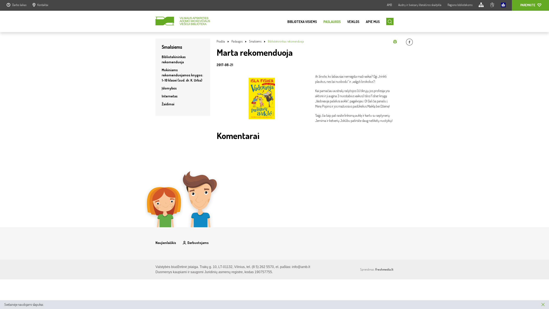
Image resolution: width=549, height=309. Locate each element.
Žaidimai (168, 104)
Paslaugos (332, 22)
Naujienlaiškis (165, 243)
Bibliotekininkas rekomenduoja (286, 41)
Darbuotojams (198, 243)
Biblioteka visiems (302, 22)
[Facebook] (409, 43)
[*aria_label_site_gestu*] (492, 5)
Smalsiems (255, 41)
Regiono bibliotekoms (460, 5)
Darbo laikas (19, 5)
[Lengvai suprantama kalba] (503, 5)
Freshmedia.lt (384, 269)
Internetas (170, 96)
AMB (389, 5)
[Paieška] (390, 21)
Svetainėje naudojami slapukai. (24, 304)
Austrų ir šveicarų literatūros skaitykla (419, 5)
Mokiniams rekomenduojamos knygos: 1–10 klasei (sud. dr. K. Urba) (182, 75)
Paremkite (527, 5)
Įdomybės (169, 88)
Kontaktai (42, 5)
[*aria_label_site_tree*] (481, 5)
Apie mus (373, 22)
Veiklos (353, 22)
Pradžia (221, 41)
